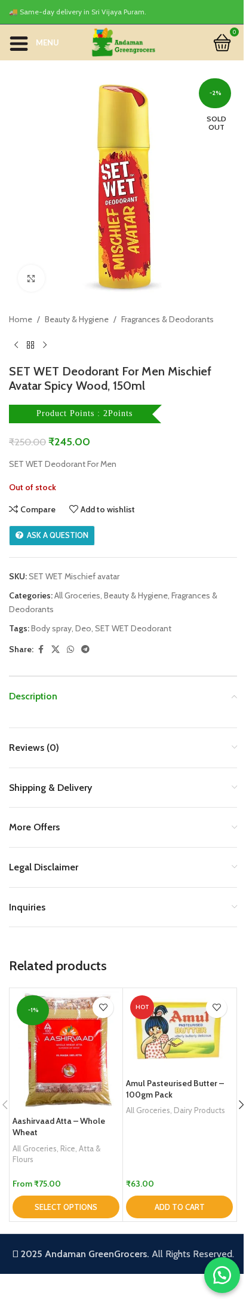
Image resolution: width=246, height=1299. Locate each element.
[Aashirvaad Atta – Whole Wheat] (66, 1050)
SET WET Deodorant (133, 628)
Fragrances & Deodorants (167, 319)
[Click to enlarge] (31, 278)
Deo (83, 628)
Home (20, 319)
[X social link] (55, 649)
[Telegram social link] (85, 649)
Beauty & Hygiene (77, 319)
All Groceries (77, 595)
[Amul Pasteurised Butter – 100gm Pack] (179, 1031)
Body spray (51, 628)
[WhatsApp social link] (70, 649)
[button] (179, 1207)
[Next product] (45, 345)
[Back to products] (30, 345)
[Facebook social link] (40, 649)
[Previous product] (16, 345)
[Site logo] (123, 41)
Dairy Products (199, 1110)
